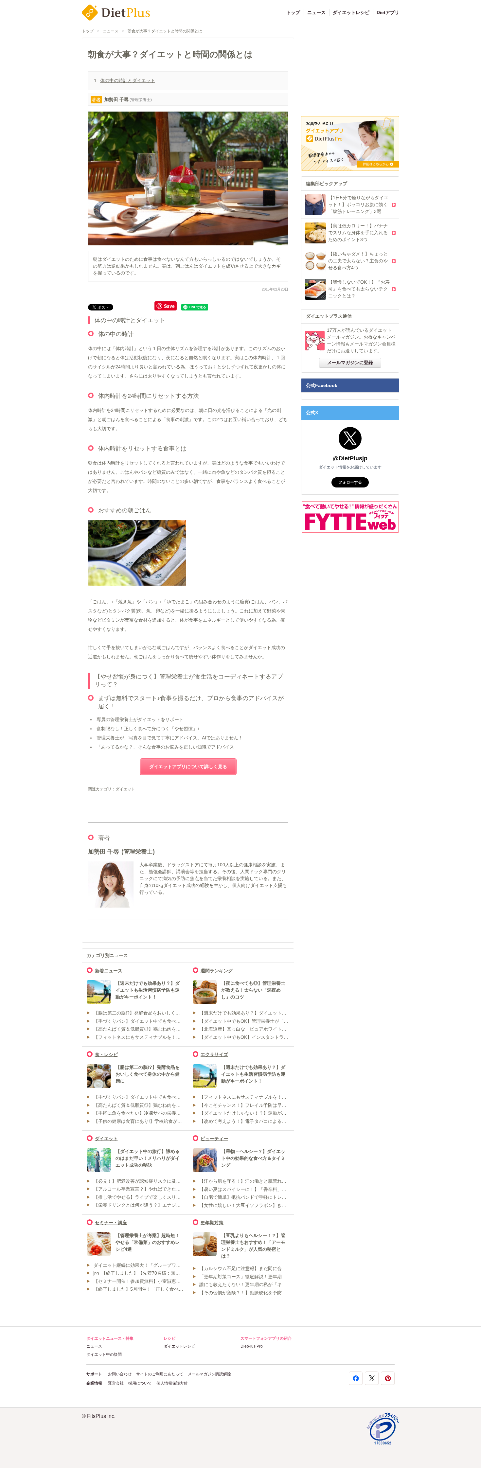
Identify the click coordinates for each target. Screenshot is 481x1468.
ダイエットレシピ (351, 12)
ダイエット (125, 789)
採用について (140, 1383)
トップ (293, 12)
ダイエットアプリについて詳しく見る (188, 766)
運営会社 (116, 1383)
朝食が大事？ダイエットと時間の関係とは (165, 31)
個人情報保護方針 (172, 1383)
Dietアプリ (388, 12)
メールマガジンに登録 (350, 362)
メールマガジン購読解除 (209, 1374)
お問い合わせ (120, 1374)
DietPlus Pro (251, 1346)
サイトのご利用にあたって (159, 1374)
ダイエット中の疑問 (104, 1354)
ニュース (316, 12)
